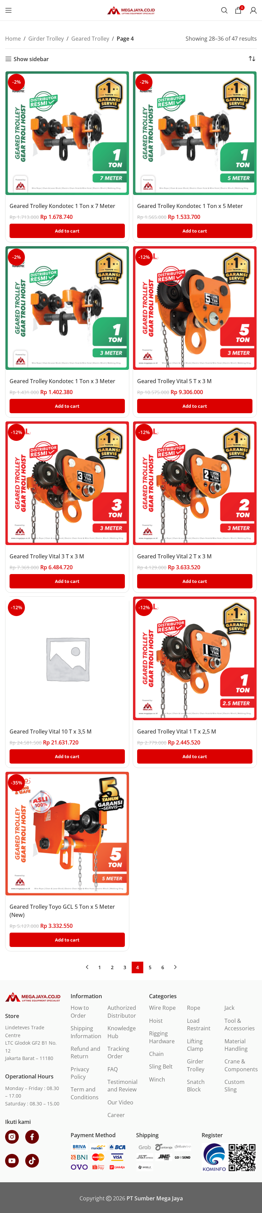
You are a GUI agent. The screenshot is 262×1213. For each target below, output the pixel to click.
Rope (193, 1008)
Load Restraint (198, 1024)
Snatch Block (196, 1085)
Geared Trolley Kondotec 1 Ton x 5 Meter (190, 206)
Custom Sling (234, 1085)
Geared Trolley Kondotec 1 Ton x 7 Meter (62, 206)
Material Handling (236, 1044)
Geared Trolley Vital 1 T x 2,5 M (176, 731)
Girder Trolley (46, 38)
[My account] (253, 10)
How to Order (80, 1011)
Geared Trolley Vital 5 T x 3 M (174, 381)
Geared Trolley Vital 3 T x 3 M (47, 556)
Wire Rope (162, 1008)
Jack (229, 1008)
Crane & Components (241, 1065)
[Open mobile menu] (8, 10)
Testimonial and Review (122, 1085)
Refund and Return (85, 1052)
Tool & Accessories (239, 1024)
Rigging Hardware (162, 1037)
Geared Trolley (90, 38)
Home (13, 38)
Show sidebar (31, 59)
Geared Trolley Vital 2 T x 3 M (174, 556)
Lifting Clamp (195, 1044)
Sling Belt (161, 1066)
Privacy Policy (80, 1072)
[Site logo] (131, 9)
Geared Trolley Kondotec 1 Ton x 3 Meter (62, 381)
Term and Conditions (85, 1093)
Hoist (156, 1020)
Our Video (120, 1102)
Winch (157, 1079)
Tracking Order (118, 1052)
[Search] (224, 10)
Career (116, 1115)
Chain (156, 1054)
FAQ (112, 1069)
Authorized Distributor (121, 1011)
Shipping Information (86, 1032)
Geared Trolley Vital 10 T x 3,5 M (51, 731)
